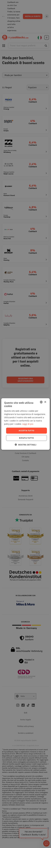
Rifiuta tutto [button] (26, 437)
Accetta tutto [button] (26, 430)
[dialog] (25, 424)
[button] (25, 444)
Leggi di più (27, 424)
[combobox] (41, 402)
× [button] (45, 402)
